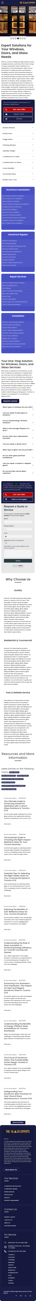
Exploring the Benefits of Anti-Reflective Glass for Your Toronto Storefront (16, 911)
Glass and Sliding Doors (9, 285)
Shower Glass (6, 296)
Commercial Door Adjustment (11, 252)
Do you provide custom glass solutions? (14, 472)
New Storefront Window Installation (13, 196)
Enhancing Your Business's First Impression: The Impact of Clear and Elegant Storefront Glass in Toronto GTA (18, 988)
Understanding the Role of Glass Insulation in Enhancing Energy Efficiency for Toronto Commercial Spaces (17, 948)
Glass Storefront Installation (11, 201)
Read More (7, 824)
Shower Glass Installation (10, 336)
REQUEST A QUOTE (9, 1217)
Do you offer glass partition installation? (14, 457)
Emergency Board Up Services (11, 207)
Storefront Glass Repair (9, 241)
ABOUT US (7, 1223)
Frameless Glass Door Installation (12, 220)
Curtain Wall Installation (9, 327)
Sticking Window (9, 145)
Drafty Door (7, 133)
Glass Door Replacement (10, 249)
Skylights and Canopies (9, 338)
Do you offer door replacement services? (15, 437)
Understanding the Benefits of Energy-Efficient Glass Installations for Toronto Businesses (17, 1027)
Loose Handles (8, 168)
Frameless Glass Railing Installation (13, 333)
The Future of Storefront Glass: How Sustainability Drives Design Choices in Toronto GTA (16, 1061)
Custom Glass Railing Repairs (11, 304)
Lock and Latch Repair (9, 257)
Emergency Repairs (8, 260)
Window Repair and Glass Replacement (14, 302)
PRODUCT (7, 1197)
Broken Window (9, 128)
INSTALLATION (8, 1195)
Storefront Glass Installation (11, 341)
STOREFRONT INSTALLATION (12, 1186)
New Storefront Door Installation (12, 199)
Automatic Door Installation (11, 212)
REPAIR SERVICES (9, 1192)
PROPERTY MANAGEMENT (11, 1200)
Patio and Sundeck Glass (10, 294)
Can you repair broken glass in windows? (15, 414)
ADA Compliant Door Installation (12, 223)
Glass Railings (6, 288)
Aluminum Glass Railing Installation (13, 322)
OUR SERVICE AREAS (10, 1226)
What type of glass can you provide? (17, 450)
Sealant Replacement (9, 254)
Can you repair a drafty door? (15, 444)
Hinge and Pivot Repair (9, 265)
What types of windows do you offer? (18, 407)
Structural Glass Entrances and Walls (13, 344)
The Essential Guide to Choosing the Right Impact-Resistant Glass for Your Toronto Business (17, 841)
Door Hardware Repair (9, 243)
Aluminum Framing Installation (11, 215)
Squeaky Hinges (9, 151)
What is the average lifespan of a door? (16, 429)
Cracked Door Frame (11, 157)
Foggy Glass (8, 139)
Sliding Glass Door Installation (11, 347)
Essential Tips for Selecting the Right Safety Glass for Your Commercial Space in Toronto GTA (17, 877)
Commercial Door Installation (11, 325)
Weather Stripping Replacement (12, 262)
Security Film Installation (9, 209)
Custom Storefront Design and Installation (15, 204)
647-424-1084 (21, 1251)
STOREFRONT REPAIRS (10, 1189)
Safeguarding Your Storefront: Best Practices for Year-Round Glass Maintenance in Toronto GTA (18, 1095)
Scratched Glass (9, 174)
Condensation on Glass (12, 162)
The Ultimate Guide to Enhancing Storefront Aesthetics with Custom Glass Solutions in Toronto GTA (16, 806)
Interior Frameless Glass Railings (12, 291)
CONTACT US (8, 1220)
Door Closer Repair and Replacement (14, 246)
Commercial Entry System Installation (14, 218)
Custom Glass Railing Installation (12, 330)
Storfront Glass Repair (9, 299)
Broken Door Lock (10, 180)
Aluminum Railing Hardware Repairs (13, 283)
